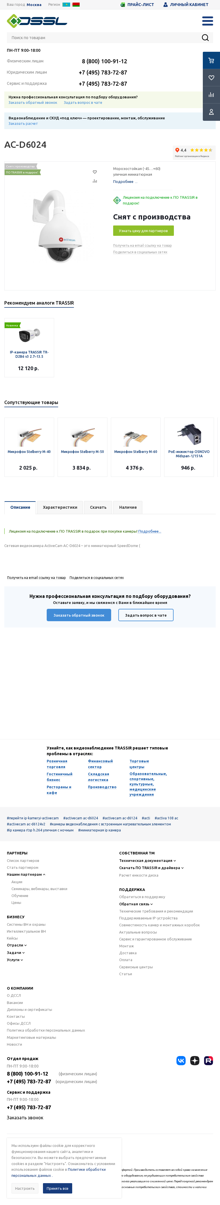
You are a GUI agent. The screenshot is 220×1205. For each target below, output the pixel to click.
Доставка (128, 953)
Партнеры (17, 853)
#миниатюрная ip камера (99, 830)
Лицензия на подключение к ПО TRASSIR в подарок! (160, 200)
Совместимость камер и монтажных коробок (159, 925)
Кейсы (12, 938)
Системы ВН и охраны (26, 924)
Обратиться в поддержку (142, 897)
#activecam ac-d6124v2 (26, 824)
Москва (34, 5)
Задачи (14, 952)
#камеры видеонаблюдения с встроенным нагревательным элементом (110, 824)
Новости (14, 1044)
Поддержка (132, 890)
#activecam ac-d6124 (120, 818)
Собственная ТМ (137, 853)
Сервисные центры (136, 967)
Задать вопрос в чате (83, 102)
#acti (146, 818)
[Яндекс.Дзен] (194, 1060)
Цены (16, 902)
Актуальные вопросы (138, 932)
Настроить (25, 1188)
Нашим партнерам (24, 874)
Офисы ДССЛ (19, 1023)
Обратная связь (134, 904)
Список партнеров (23, 860)
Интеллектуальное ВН (26, 931)
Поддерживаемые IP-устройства (148, 918)
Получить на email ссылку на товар (142, 245)
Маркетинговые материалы (31, 1037)
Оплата (125, 960)
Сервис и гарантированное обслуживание (155, 939)
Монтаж (126, 946)
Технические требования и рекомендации (156, 911)
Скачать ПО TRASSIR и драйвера (149, 868)
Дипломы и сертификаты (29, 1009)
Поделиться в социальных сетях (140, 252)
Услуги (13, 960)
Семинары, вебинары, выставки (39, 889)
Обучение (19, 896)
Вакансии (15, 1003)
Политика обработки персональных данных (46, 1030)
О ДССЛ (14, 995)
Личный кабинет (189, 4)
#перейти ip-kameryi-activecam (33, 818)
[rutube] (208, 1060)
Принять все (57, 1188)
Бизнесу (15, 917)
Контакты (16, 1016)
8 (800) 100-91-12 (104, 61)
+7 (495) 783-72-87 (103, 72)
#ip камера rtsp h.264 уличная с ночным (40, 830)
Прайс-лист (140, 4)
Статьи (125, 974)
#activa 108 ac (166, 818)
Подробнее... (149, 531)
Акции (16, 882)
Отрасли (15, 945)
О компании (20, 988)
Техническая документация (145, 860)
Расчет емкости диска (138, 875)
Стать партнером (22, 867)
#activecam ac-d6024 (80, 818)
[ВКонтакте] (181, 1060)
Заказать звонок (25, 1117)
